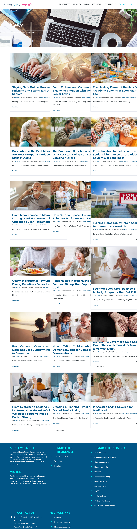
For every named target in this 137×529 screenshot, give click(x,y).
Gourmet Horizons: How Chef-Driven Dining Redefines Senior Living (38, 261)
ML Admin (98, 97)
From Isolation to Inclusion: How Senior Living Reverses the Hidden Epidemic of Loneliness (119, 131)
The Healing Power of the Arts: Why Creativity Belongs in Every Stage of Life (119, 68)
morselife (97, 161)
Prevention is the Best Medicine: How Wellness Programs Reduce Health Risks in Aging (38, 131)
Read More (96, 108)
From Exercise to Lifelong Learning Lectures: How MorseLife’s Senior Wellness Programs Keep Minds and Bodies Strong (38, 387)
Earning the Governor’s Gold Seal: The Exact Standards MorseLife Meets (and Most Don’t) (119, 325)
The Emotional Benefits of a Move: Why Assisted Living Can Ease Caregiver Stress (78, 131)
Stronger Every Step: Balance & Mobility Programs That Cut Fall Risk (119, 265)
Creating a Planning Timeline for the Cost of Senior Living (78, 387)
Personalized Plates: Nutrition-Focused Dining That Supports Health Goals (78, 261)
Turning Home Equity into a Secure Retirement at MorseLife (119, 199)
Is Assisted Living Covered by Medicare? (119, 387)
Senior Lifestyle (126, 97)
